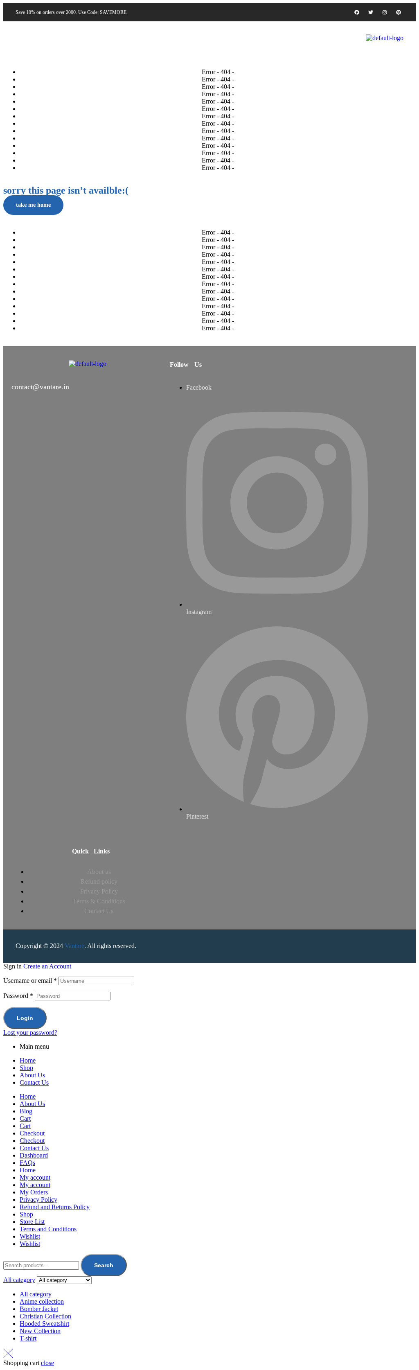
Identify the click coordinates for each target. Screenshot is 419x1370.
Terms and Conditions (48, 1229)
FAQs (27, 1162)
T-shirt (28, 1338)
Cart (25, 1118)
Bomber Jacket (39, 1308)
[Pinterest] (398, 12)
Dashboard (34, 1155)
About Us (32, 1075)
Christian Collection (45, 1316)
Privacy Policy (38, 1199)
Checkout (32, 1133)
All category (36, 1294)
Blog (26, 1111)
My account (35, 1177)
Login (25, 1018)
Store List (32, 1221)
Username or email (30, 980)
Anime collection (42, 1301)
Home (28, 1060)
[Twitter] (371, 12)
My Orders (34, 1192)
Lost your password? (30, 1032)
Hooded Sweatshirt (44, 1323)
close (47, 1362)
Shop (26, 1067)
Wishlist (30, 1236)
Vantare (74, 945)
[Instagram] (385, 12)
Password (18, 995)
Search (103, 1265)
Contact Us (34, 1082)
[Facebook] (357, 12)
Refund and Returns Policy (55, 1206)
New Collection (40, 1330)
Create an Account (47, 966)
